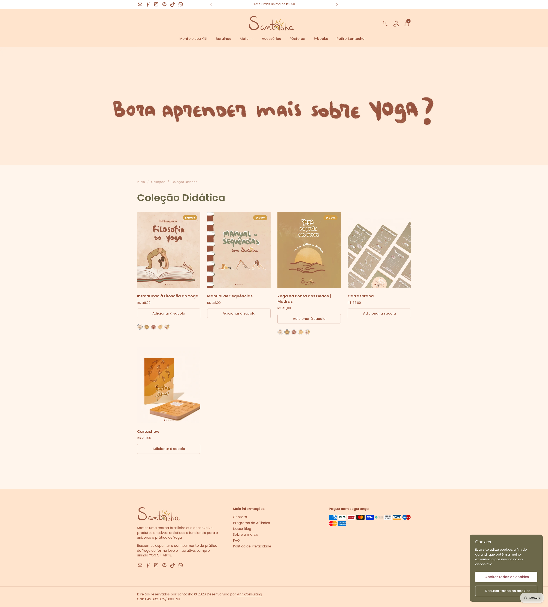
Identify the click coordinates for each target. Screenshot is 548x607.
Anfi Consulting (249, 594)
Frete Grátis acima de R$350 (274, 4)
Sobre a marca (245, 534)
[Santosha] (258, 23)
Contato (240, 516)
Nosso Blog (242, 528)
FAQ (236, 540)
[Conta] (396, 23)
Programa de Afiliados (251, 522)
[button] (385, 23)
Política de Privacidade (252, 546)
